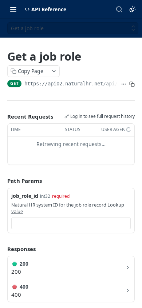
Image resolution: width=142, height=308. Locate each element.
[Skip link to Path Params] (2, 180)
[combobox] (71, 223)
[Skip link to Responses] (2, 249)
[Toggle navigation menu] (13, 9)
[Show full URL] (123, 84)
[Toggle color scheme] (132, 9)
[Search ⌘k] (119, 9)
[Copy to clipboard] (132, 84)
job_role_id (24, 195)
